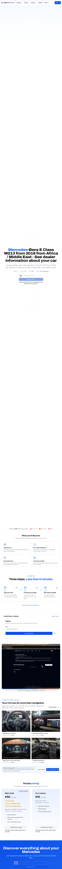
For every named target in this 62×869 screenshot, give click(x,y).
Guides (40, 2)
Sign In (58, 2)
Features (19, 2)
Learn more (55, 616)
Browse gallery (53, 707)
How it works (41, 769)
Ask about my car (53, 769)
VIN (6, 626)
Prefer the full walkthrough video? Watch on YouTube (31, 690)
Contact (33, 2)
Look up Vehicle (29, 633)
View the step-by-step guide (30, 605)
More (46, 2)
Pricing (26, 2)
